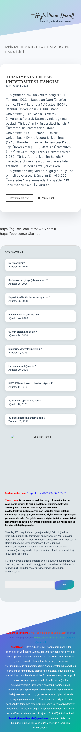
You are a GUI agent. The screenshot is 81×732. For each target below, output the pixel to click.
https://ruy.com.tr (43, 229)
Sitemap (34, 234)
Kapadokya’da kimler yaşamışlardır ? (29, 297)
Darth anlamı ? (16, 262)
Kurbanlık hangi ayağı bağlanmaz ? (28, 280)
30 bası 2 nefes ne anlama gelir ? (26, 417)
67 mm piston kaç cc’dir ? (22, 331)
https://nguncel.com (15, 229)
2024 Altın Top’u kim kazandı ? (25, 400)
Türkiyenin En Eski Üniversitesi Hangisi (32, 79)
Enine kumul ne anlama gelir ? (24, 314)
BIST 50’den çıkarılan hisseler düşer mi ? (30, 383)
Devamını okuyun (21, 199)
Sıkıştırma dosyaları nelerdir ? (25, 348)
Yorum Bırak (48, 197)
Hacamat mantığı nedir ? (22, 366)
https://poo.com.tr (13, 234)
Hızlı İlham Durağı (55, 16)
